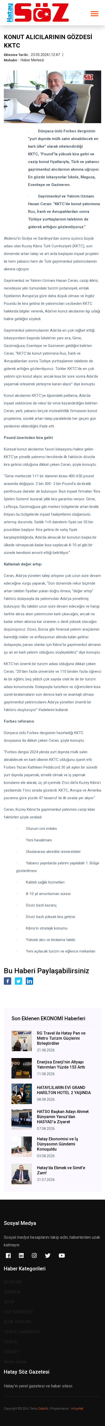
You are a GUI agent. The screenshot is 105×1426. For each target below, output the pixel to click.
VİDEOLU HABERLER (22, 1331)
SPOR (9, 1302)
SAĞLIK (11, 1341)
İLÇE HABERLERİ (18, 1311)
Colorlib (43, 1408)
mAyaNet (77, 1408)
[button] (94, 12)
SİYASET (11, 1351)
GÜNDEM (12, 1292)
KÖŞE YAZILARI (18, 1321)
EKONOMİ (12, 1282)
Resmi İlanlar (15, 1361)
